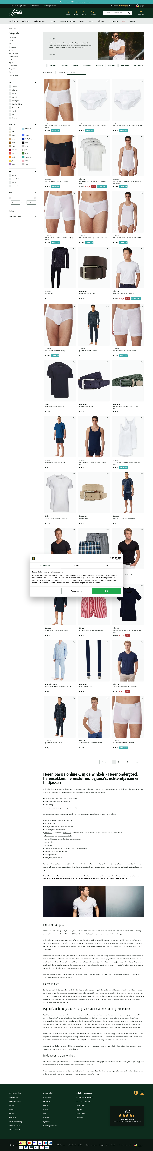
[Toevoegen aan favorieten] (74, 81)
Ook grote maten (51, 6)
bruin (13, 142)
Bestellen (11, 1105)
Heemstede (46, 1101)
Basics (91, 21)
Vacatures (79, 1118)
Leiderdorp (46, 1110)
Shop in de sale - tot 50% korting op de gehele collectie (76, 2)
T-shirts (11, 41)
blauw (27, 135)
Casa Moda (15, 107)
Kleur (11, 171)
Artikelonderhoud (14, 1130)
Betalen (11, 1110)
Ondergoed (12, 38)
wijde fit (14, 175)
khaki (13, 146)
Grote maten (113, 21)
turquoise (28, 157)
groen (27, 153)
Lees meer (52, 54)
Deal (13, 114)
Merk (10, 83)
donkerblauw (29, 139)
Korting (11, 211)
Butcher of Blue (17, 104)
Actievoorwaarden (14, 1126)
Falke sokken (48, 833)
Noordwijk (46, 1118)
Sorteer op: (62, 72)
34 (128, 762)
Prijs (10, 193)
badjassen (67, 848)
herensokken (60, 826)
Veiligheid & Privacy (60, 1145)
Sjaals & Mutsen (14, 53)
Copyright (101, 1145)
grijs (26, 146)
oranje (13, 157)
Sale (123, 21)
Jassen (81, 21)
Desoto (14, 118)
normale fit (15, 179)
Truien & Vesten (39, 21)
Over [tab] (108, 565)
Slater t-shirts (48, 851)
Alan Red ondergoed (50, 820)
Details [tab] (76, 565)
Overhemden (13, 21)
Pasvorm (12, 124)
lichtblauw (28, 129)
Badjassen (12, 69)
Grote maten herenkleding (84, 1097)
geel (12, 161)
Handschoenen (13, 56)
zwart (26, 142)
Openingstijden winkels (50, 1126)
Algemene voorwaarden (91, 1145)
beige (13, 135)
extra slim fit (16, 186)
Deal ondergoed (49, 830)
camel (13, 139)
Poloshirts (25, 21)
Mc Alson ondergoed (50, 836)
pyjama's (60, 848)
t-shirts (60, 820)
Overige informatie (110, 1145)
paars (13, 164)
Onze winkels (48, 1093)
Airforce (14, 87)
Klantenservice (15, 1093)
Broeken (52, 21)
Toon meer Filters (15, 216)
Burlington (15, 101)
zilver (26, 164)
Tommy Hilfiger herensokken (53, 858)
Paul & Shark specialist (83, 1101)
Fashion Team (80, 1114)
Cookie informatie (71, 1145)
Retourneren (13, 1118)
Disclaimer (80, 1145)
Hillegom (45, 1105)
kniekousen (69, 826)
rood (12, 153)
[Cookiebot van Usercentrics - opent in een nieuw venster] (112, 558)
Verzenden (12, 1114)
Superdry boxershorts (51, 855)
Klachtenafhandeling (15, 1122)
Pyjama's (11, 63)
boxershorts (68, 820)
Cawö (14, 111)
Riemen (11, 50)
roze (26, 161)
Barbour (14, 94)
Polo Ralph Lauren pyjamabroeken (55, 839)
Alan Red (15, 90)
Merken (132, 21)
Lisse (44, 1114)
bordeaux (14, 150)
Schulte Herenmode (84, 1093)
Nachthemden (13, 66)
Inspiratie (79, 1110)
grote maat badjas (53, 1046)
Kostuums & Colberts (67, 21)
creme (13, 132)
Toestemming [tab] (45, 565)
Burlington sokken (50, 826)
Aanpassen (75, 591)
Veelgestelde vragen (15, 1101)
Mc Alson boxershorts (65, 836)
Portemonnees (13, 75)
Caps (10, 59)
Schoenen (101, 21)
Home (10, 28)
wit (26, 150)
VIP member (80, 1105)
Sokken (11, 44)
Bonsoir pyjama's (49, 823)
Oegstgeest (46, 1122)
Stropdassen (13, 47)
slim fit (14, 182)
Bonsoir (14, 97)
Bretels (11, 72)
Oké (106, 591)
